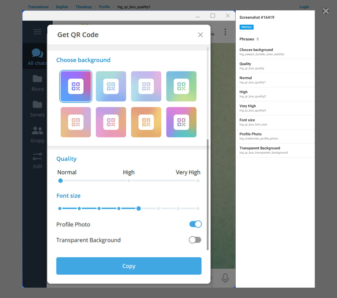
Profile (246, 27)
